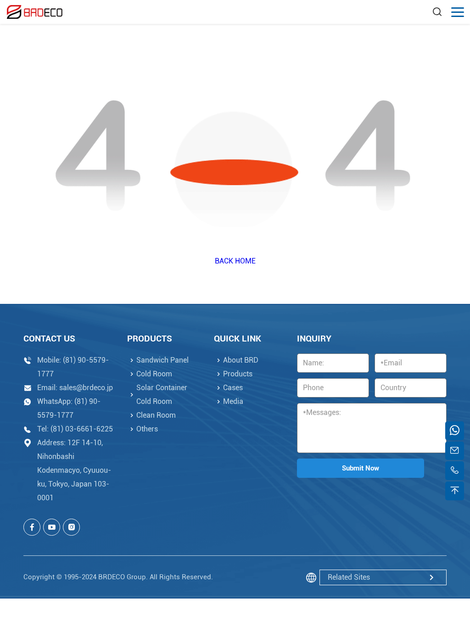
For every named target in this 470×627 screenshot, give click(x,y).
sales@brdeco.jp (86, 387)
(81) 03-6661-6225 (81, 429)
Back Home (235, 261)
